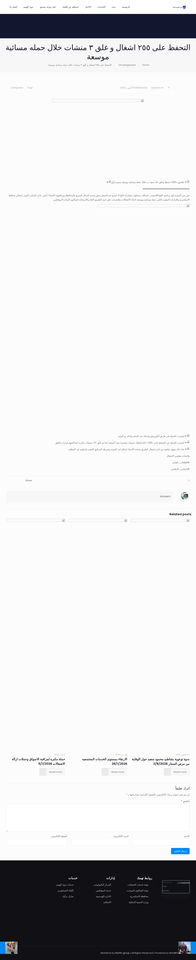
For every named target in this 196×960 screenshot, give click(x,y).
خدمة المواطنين (103, 890)
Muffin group (122, 952)
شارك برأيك (68, 896)
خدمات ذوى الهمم (65, 884)
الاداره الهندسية (103, 896)
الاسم (187, 836)
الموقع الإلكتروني (59, 836)
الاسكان (107, 902)
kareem (155, 87)
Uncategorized (127, 65)
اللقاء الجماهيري (66, 890)
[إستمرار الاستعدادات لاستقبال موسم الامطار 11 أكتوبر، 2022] (2, 948)
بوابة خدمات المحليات (137, 884)
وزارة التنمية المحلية (138, 902)
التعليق (185, 801)
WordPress (175, 952)
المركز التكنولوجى (102, 884)
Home (145, 65)
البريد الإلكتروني (120, 836)
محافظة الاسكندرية (139, 896)
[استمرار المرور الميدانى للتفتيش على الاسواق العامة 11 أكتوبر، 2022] (193, 948)
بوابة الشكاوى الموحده (137, 890)
